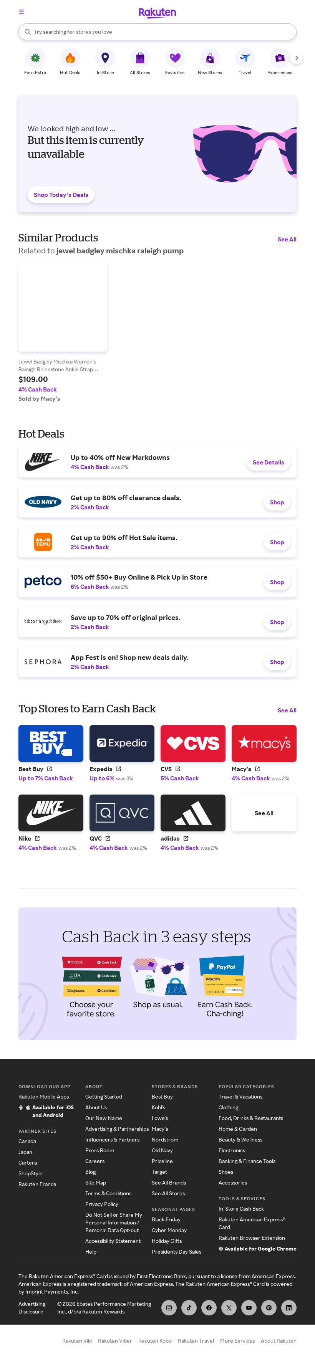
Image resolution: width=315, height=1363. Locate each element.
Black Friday (166, 1219)
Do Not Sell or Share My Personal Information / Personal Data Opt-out (113, 1222)
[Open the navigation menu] (21, 12)
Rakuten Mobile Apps (43, 1096)
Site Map (95, 1182)
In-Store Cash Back (241, 1208)
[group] (62, 332)
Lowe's (160, 1118)
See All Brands (169, 1182)
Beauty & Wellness (240, 1139)
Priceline (162, 1161)
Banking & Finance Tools (247, 1161)
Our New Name (103, 1118)
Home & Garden (238, 1128)
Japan (25, 1151)
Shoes (226, 1171)
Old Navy (162, 1150)
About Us (96, 1107)
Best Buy (162, 1096)
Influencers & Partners (112, 1139)
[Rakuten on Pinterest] (269, 1307)
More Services (237, 1340)
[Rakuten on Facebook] (209, 1307)
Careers (94, 1161)
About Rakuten (279, 1340)
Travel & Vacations (240, 1096)
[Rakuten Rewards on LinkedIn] (289, 1307)
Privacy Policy (101, 1204)
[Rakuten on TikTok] (189, 1307)
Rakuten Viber (115, 1340)
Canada (27, 1141)
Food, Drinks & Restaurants (251, 1118)
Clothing (228, 1107)
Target (159, 1171)
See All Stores (168, 1193)
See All (287, 239)
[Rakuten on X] (229, 1307)
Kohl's (158, 1107)
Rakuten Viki (77, 1340)
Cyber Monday (169, 1230)
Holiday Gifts (167, 1240)
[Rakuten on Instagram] (169, 1307)
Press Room (99, 1150)
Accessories (233, 1182)
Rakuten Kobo (155, 1340)
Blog (90, 1171)
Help (90, 1251)
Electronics (232, 1150)
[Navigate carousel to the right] (296, 58)
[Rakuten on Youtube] (249, 1307)
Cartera (27, 1162)
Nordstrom (165, 1139)
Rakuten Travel (196, 1340)
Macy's (160, 1128)
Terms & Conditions (108, 1193)
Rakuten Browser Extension (252, 1237)
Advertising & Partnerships (117, 1128)
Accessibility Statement (113, 1240)
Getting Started (103, 1096)
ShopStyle (30, 1173)
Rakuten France (37, 1184)
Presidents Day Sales (176, 1251)
